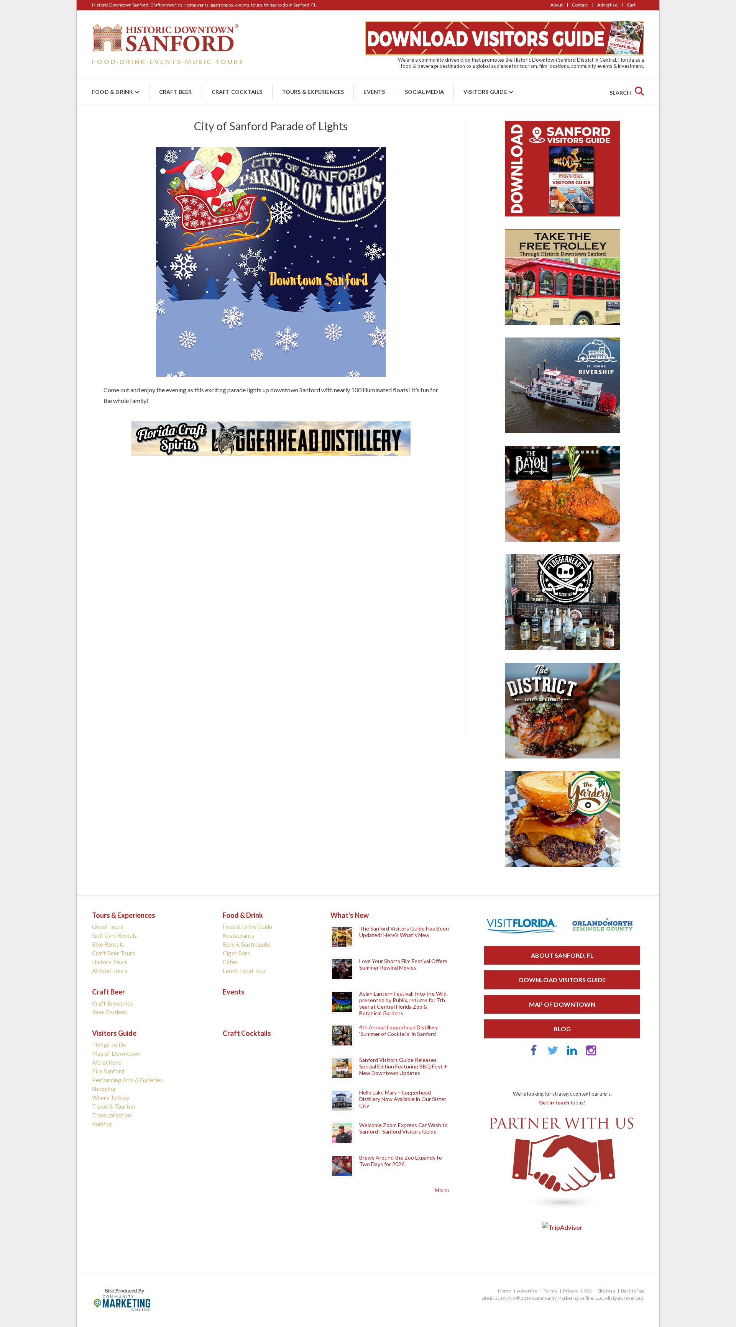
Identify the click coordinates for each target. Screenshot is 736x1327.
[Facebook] (533, 1053)
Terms (550, 1291)
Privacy (570, 1291)
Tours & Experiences (313, 91)
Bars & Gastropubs (247, 944)
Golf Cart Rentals (114, 935)
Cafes (230, 961)
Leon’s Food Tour (244, 970)
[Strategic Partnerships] (562, 1210)
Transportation (111, 1115)
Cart (631, 5)
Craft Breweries (112, 1003)
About (556, 5)
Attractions (107, 1062)
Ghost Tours (107, 926)
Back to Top (632, 1291)
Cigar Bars (236, 953)
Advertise (607, 5)
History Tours (109, 961)
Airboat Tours (109, 970)
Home (504, 1291)
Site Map (606, 1291)
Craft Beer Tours (113, 953)
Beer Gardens (109, 1012)
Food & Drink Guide (247, 926)
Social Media (424, 91)
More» (442, 1190)
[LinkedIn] (572, 1053)
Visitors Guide (485, 91)
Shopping (104, 1088)
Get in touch (554, 1102)
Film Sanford (108, 1071)
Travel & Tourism (113, 1106)
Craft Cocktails (237, 91)
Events (374, 91)
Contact (580, 5)
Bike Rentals (108, 944)
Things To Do (109, 1044)
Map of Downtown (116, 1053)
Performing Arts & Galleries (127, 1079)
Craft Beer (175, 91)
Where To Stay (111, 1097)
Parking (102, 1124)
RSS (587, 1291)
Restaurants (238, 935)
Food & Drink (112, 91)
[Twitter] (552, 1053)
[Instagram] (591, 1053)
